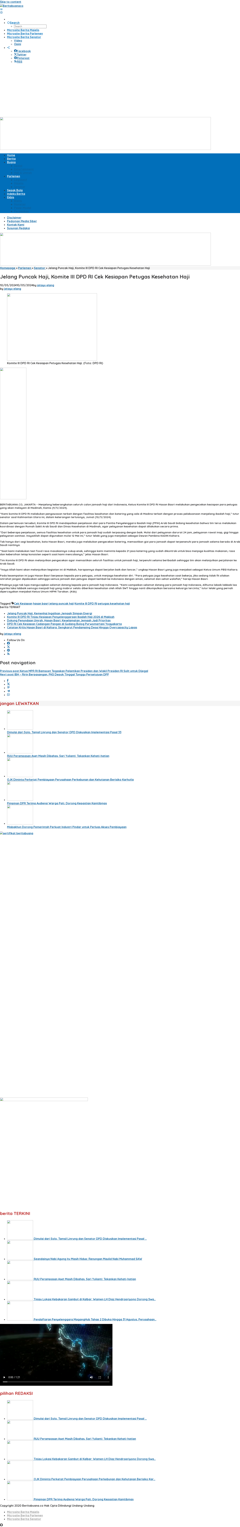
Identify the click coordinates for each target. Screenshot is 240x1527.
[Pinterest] (8, 650)
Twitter (22, 54)
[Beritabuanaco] (11, 6)
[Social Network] (8, 47)
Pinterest (23, 58)
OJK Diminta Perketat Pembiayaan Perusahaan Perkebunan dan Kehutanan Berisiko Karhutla (70, 779)
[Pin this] (8, 688)
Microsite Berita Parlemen (25, 1515)
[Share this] (7, 681)
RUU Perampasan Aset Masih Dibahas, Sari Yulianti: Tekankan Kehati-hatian (58, 756)
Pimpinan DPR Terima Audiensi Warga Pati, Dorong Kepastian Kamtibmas (57, 803)
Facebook (24, 51)
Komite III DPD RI (85, 603)
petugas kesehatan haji (114, 603)
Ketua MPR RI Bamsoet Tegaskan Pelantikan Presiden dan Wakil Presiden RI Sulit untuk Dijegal (74, 671)
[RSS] (8, 654)
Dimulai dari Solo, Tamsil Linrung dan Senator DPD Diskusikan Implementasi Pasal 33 (64, 732)
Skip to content (10, 2)
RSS (19, 61)
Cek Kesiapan (23, 603)
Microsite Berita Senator (24, 1519)
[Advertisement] (120, 90)
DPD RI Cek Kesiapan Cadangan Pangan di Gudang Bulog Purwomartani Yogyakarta (64, 624)
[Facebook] (8, 643)
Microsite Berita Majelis (23, 1512)
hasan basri (41, 603)
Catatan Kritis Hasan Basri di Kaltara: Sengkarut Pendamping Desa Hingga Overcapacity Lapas (72, 627)
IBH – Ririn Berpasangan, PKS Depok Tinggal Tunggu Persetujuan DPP (54, 674)
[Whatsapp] (8, 695)
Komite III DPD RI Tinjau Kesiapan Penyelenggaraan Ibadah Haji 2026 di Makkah (60, 617)
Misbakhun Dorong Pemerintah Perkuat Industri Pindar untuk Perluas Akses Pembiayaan (67, 827)
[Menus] (1, 9)
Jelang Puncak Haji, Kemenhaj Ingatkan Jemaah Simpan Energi (49, 613)
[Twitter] (8, 647)
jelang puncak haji (61, 603)
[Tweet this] (8, 684)
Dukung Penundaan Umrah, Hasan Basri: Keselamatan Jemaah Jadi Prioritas (59, 620)
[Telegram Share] (8, 691)
